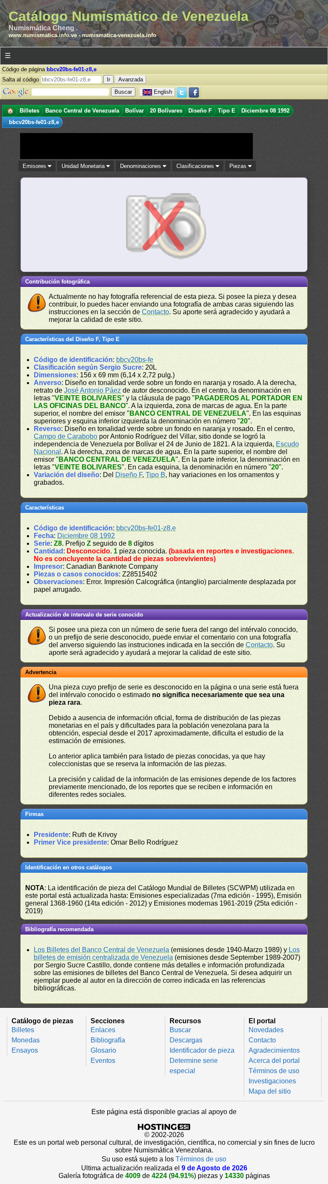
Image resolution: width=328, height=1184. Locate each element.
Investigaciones (272, 1081)
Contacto (155, 312)
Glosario (103, 1050)
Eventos (103, 1060)
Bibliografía (108, 1040)
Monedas (26, 1040)
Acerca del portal (274, 1060)
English (163, 92)
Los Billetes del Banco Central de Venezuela (101, 949)
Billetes (23, 1029)
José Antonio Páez (92, 390)
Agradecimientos (274, 1050)
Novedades (266, 1029)
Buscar (180, 1029)
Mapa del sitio (270, 1091)
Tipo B (155, 474)
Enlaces (103, 1029)
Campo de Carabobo (65, 436)
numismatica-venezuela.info (119, 35)
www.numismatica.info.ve (43, 35)
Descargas (186, 1040)
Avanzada (130, 79)
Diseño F (128, 474)
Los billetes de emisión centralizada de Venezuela (167, 953)
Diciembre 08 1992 (86, 535)
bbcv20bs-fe (134, 359)
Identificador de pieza (202, 1050)
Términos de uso (274, 1070)
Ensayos (25, 1050)
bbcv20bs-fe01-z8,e (146, 528)
